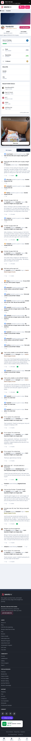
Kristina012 (9, 186)
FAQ (2, 631)
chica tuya (8, 179)
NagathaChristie (22, 483)
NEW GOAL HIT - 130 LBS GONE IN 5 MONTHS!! (14, 466)
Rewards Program (5, 640)
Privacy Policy (17, 731)
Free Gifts (3, 649)
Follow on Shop (8, 718)
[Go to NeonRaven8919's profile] (3, 88)
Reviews (3, 634)
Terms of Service (9, 731)
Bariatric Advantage (6, 685)
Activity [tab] (23, 150)
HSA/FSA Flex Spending (7, 627)
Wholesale (3, 703)
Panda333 (8, 164)
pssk (17, 491)
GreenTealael (9, 154)
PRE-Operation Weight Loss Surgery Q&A (16, 202)
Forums (3, 656)
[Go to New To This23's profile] (3, 93)
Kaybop (8, 192)
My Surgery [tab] (8, 150)
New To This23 (9, 92)
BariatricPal (4, 674)
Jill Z (6, 97)
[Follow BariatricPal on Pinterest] (10, 713)
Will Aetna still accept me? (11, 268)
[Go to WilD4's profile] (3, 103)
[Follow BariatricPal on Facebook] (2, 713)
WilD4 (6, 102)
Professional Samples (6, 705)
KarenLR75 (9, 287)
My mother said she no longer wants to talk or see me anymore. (16, 309)
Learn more (3, 2)
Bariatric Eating (5, 680)
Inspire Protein (4, 676)
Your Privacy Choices (12, 734)
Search (2, 665)
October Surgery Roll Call (11, 200)
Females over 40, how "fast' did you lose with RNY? (16, 509)
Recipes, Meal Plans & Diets (8, 629)
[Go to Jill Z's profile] (3, 98)
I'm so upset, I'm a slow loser (12, 417)
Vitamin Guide (4, 636)
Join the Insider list (7, 613)
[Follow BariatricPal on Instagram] (6, 713)
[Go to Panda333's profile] (2, 162)
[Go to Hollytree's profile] (27, 61)
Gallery (3, 660)
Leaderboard (4, 658)
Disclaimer (23, 731)
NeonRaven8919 (9, 87)
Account (3, 696)
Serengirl (18, 354)
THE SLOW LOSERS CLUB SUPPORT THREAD (16, 352)
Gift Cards (3, 647)
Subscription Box (5, 638)
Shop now (15, 143)
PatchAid (3, 671)
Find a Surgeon (5, 663)
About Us (3, 622)
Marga (8, 281)
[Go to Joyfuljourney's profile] (3, 108)
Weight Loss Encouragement (12, 528)
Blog (2, 625)
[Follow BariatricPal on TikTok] (14, 713)
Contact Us (3, 698)
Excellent (7, 56)
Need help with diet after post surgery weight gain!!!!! (16, 162)
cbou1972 (18, 270)
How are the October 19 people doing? (14, 489)
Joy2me (8, 294)
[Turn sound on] (27, 119)
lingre (17, 530)
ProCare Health (5, 678)
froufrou (8, 345)
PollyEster (8, 218)
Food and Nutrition (24, 164)
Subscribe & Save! (5, 643)
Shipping (3, 691)
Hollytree (6, 546)
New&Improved (20, 469)
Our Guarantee (5, 701)
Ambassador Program (6, 645)
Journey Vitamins (5, 683)
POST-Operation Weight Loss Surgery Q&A (14, 470)
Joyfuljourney (8, 107)
